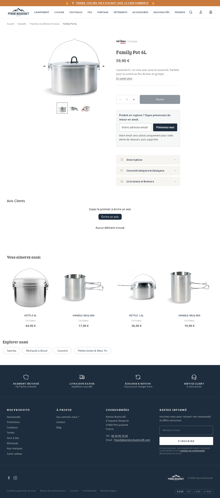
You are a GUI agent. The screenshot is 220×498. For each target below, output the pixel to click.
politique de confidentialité (192, 450)
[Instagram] (15, 478)
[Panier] (210, 12)
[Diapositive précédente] (43, 67)
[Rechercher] (190, 12)
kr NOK (207, 491)
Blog (58, 427)
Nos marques (14, 448)
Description (134, 159)
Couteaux (75, 12)
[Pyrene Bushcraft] (18, 12)
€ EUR (180, 491)
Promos (180, 12)
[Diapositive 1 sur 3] (62, 108)
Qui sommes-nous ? (67, 417)
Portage (102, 12)
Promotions (13, 422)
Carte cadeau (14, 453)
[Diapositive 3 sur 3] (85, 108)
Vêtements (120, 12)
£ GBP (197, 491)
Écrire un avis (110, 217)
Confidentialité (89, 490)
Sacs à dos (13, 438)
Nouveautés (161, 12)
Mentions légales (109, 490)
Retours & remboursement (53, 490)
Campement (41, 12)
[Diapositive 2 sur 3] (74, 108)
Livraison (74, 490)
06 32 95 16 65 (119, 435)
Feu (90, 12)
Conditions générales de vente (21, 490)
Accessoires (140, 12)
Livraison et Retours (140, 181)
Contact (60, 422)
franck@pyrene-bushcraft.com (132, 440)
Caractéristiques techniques (145, 170)
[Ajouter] (49, 306)
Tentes (11, 432)
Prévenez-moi (165, 127)
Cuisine (59, 12)
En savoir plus (124, 78)
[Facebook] (9, 478)
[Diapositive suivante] (104, 67)
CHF (189, 491)
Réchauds (12, 443)
